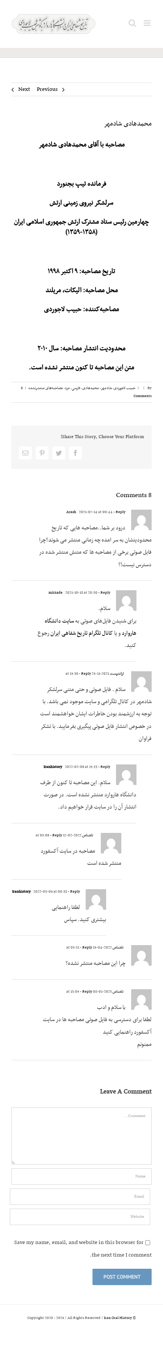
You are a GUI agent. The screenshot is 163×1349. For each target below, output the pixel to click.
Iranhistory (53, 767)
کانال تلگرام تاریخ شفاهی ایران (81, 633)
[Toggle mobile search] (132, 23)
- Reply (119, 512)
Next (24, 89)
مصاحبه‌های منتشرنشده (45, 388)
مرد (67, 388)
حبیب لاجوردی (124, 388)
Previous (47, 89)
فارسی (76, 388)
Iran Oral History (118, 1318)
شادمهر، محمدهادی (97, 388)
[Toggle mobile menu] (148, 23)
